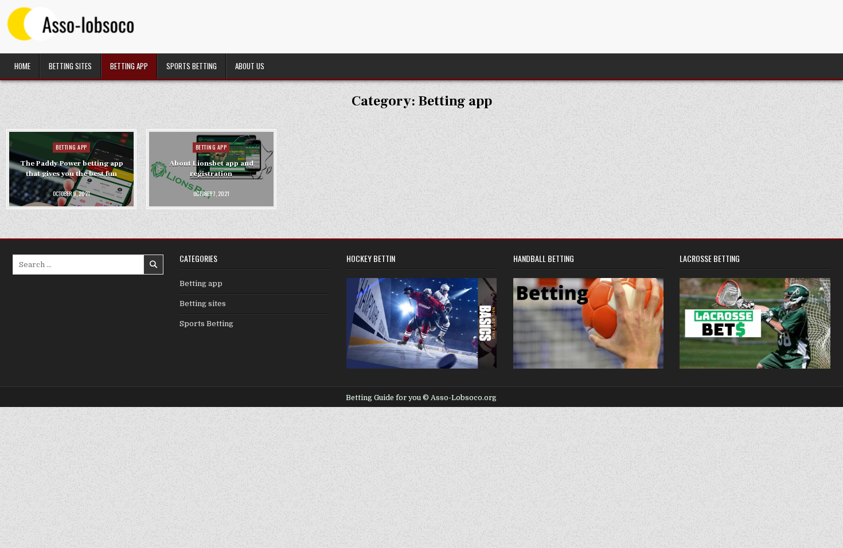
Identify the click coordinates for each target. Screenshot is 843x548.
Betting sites (70, 66)
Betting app (129, 66)
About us (249, 66)
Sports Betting (191, 66)
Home (22, 66)
